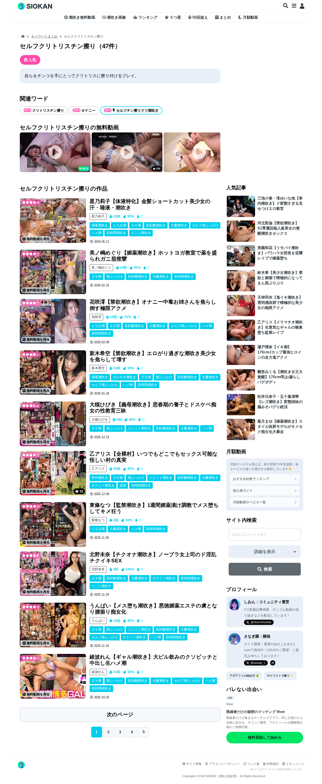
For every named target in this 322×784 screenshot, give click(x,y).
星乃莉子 (98, 216)
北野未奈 (98, 569)
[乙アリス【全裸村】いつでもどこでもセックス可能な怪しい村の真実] (53, 473)
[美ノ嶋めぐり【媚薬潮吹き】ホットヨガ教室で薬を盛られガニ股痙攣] (53, 272)
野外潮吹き (99, 477)
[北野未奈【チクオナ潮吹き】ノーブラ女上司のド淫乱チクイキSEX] (53, 573)
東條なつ (98, 520)
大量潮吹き (179, 225)
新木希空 (98, 368)
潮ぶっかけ (114, 276)
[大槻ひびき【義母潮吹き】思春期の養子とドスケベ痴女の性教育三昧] (53, 424)
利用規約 (272, 764)
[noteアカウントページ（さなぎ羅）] (272, 662)
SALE (85, 168)
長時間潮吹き (116, 233)
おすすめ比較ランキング (251, 479)
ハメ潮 (96, 233)
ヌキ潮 (136, 225)
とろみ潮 (119, 225)
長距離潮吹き (156, 225)
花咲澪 (96, 317)
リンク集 (253, 764)
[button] (285, 5)
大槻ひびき (99, 419)
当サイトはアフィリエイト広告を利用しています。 (277, 769)
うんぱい (98, 621)
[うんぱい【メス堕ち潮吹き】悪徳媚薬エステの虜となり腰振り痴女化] (53, 625)
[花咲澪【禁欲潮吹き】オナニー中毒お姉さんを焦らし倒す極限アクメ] (53, 321)
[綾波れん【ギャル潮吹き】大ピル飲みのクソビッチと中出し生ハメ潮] (53, 676)
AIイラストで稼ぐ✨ (280, 675)
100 (158, 168)
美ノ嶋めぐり (101, 267)
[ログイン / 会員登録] (302, 6)
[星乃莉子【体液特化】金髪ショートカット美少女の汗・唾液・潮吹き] (53, 220)
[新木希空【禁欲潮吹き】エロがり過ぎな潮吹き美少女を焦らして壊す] (53, 372)
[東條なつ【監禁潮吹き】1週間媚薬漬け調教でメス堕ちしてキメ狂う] (53, 524)
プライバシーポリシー (224, 764)
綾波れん (98, 672)
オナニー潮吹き (103, 485)
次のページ (120, 714)
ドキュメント (295, 764)
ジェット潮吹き (139, 428)
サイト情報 (194, 764)
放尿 (123, 485)
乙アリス (98, 468)
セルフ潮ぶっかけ (205, 225)
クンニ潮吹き (141, 233)
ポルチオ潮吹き (124, 377)
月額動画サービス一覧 (249, 502)
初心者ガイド (243, 490)
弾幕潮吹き (99, 225)
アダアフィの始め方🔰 (244, 675)
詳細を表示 (264, 551)
